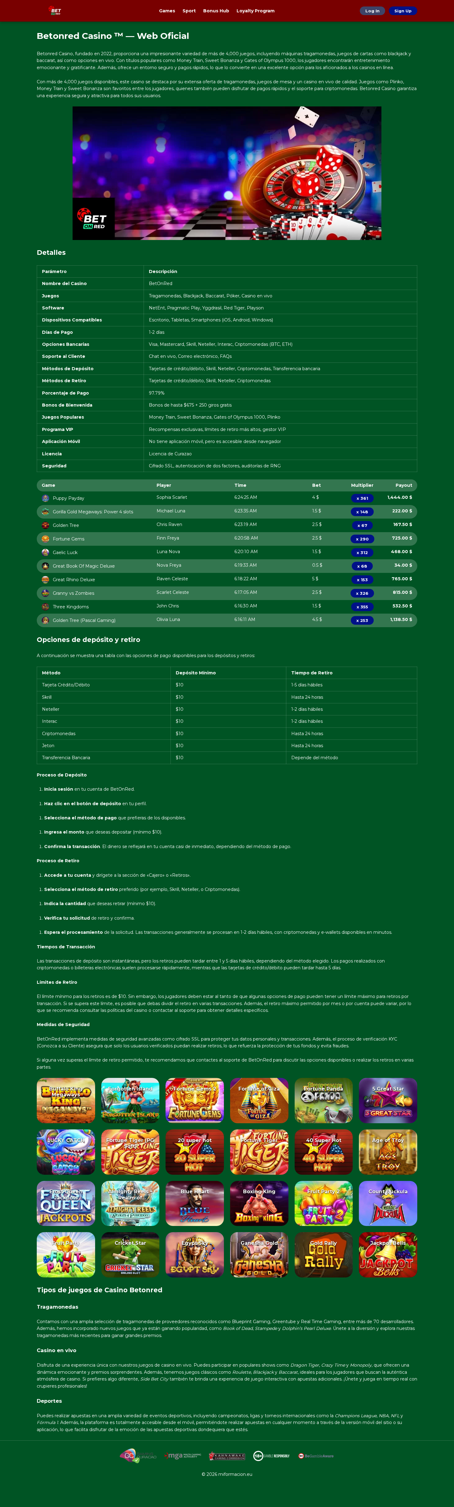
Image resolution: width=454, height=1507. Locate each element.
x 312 (362, 552)
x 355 (362, 606)
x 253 (362, 620)
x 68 (362, 566)
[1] (65, 1109)
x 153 (362, 579)
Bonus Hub (216, 11)
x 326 (362, 593)
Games (167, 11)
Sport (189, 11)
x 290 (362, 538)
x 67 (362, 525)
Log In (372, 10)
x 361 (362, 498)
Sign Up (403, 10)
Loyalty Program (256, 11)
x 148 (362, 511)
